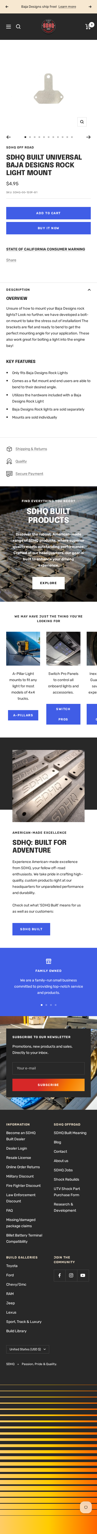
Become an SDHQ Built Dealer (20, 1136)
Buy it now (48, 228)
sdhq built (31, 929)
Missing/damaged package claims (20, 1223)
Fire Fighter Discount (23, 1185)
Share (11, 260)
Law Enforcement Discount (20, 1198)
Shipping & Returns (31, 449)
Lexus (11, 1312)
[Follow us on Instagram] (71, 1275)
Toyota (12, 1266)
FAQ (9, 1210)
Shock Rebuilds (66, 1179)
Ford (10, 1275)
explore (48, 583)
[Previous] (8, 137)
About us (61, 1161)
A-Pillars (23, 715)
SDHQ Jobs (63, 1170)
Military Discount (20, 1176)
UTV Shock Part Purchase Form (67, 1192)
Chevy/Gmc (16, 1284)
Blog (57, 1142)
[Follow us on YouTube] (83, 1275)
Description (18, 290)
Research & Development (65, 1207)
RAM (10, 1294)
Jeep (10, 1303)
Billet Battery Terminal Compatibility (24, 1238)
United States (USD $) (25, 1349)
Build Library (16, 1331)
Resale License (18, 1158)
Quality (21, 461)
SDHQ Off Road (20, 147)
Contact (60, 1151)
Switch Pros (63, 714)
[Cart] (88, 26)
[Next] (88, 137)
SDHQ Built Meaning (70, 1133)
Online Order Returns (23, 1167)
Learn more (67, 7)
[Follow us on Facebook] (59, 1275)
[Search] (18, 26)
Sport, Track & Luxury (24, 1322)
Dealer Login (16, 1148)
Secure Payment (29, 474)
